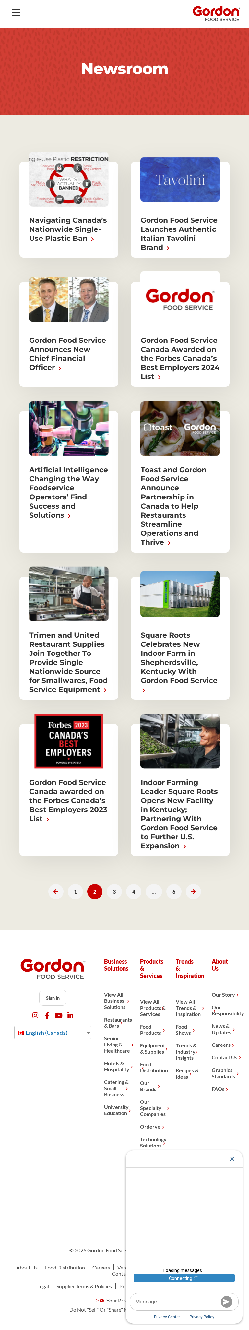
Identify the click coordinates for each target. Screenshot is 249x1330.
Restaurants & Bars (117, 1022)
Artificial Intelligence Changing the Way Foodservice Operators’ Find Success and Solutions (68, 492)
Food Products (150, 1029)
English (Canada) (46, 1032)
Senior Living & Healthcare (117, 1044)
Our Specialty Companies (153, 1108)
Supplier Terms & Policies (84, 1286)
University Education (116, 1110)
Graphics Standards (223, 1073)
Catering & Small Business (116, 1088)
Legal (43, 1286)
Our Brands (148, 1086)
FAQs (218, 1089)
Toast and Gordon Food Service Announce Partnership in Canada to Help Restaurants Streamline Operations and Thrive (174, 506)
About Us (27, 1267)
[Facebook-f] (47, 1015)
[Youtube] (58, 1015)
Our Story (223, 994)
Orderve (150, 1126)
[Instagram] (35, 1015)
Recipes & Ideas (187, 1073)
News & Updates (221, 1029)
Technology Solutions (153, 1142)
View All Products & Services (153, 1008)
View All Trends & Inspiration (188, 1008)
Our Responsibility (225, 1010)
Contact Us (224, 1057)
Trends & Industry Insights (186, 1051)
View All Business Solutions (114, 1000)
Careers (221, 1045)
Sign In (53, 997)
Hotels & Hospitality (116, 1066)
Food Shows (183, 1029)
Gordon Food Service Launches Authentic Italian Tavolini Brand (179, 234)
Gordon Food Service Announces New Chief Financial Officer (67, 354)
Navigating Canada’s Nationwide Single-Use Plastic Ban (68, 229)
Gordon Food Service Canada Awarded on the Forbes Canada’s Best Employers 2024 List (180, 358)
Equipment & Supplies (152, 1048)
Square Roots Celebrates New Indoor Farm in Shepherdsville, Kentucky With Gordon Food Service (179, 658)
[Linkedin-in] (70, 1015)
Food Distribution (153, 1067)
